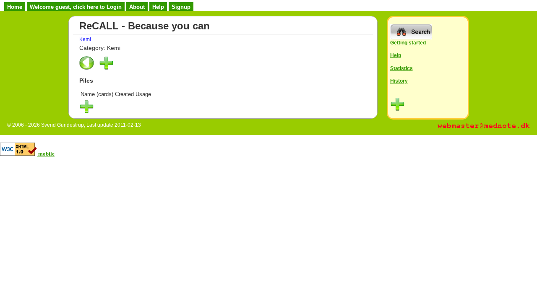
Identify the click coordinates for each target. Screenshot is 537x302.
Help (158, 7)
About (137, 7)
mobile (46, 154)
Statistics (401, 68)
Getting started (408, 42)
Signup (181, 7)
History (399, 80)
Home (14, 7)
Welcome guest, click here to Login (76, 7)
